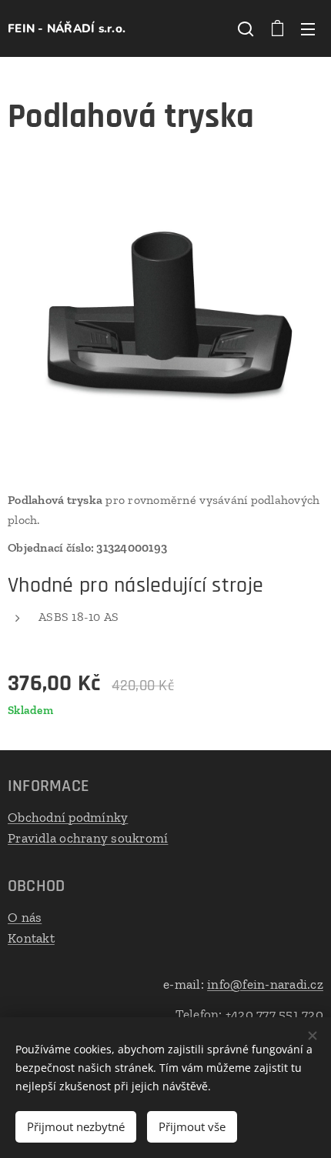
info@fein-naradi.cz (265, 984)
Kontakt (31, 938)
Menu (308, 28)
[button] (245, 28)
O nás (25, 917)
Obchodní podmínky (68, 817)
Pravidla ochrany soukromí (88, 838)
